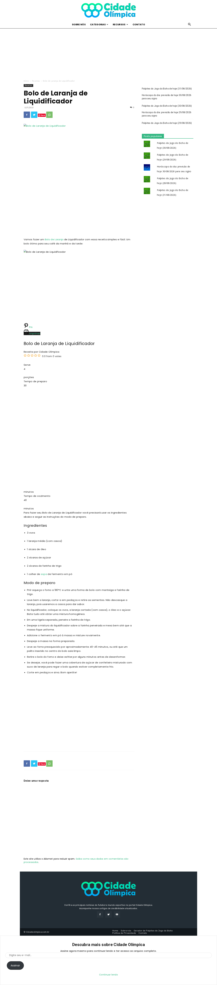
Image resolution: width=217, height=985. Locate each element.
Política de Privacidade (124, 933)
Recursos (119, 24)
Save (43, 115)
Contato (139, 24)
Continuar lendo (108, 974)
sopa (44, 574)
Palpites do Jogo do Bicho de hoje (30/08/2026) (167, 106)
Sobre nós (79, 24)
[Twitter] (34, 115)
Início (26, 81)
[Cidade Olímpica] (108, 11)
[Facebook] (27, 115)
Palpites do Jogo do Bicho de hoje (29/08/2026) (167, 123)
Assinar (15, 965)
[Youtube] (117, 914)
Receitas (36, 81)
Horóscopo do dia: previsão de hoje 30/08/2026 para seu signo (166, 97)
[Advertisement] (108, 52)
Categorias (98, 24)
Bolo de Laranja (54, 239)
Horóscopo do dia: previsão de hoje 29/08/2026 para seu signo (166, 114)
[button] (189, 24)
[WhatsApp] (49, 115)
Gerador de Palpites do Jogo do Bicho (153, 930)
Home (115, 930)
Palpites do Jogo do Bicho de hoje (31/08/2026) (167, 88)
